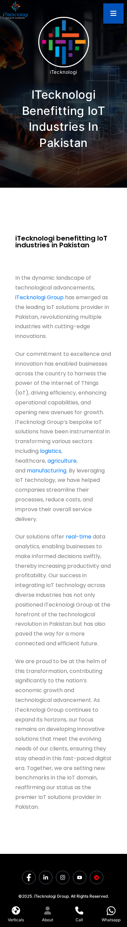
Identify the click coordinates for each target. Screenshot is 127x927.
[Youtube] (79, 877)
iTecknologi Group (39, 297)
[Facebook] (29, 877)
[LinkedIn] (45, 877)
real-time (78, 536)
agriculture (62, 461)
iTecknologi (63, 72)
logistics (50, 451)
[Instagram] (62, 877)
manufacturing (46, 470)
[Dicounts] (96, 877)
